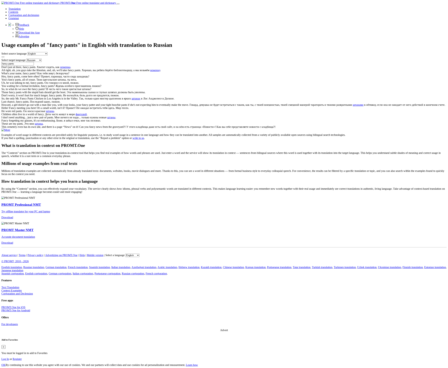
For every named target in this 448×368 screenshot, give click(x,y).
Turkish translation (322, 267)
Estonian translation (435, 267)
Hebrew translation (189, 267)
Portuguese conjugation (107, 273)
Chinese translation (233, 267)
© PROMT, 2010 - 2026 (15, 261)
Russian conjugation (133, 273)
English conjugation (36, 273)
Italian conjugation (83, 273)
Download (7, 217)
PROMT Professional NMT (21, 204)
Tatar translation (301, 267)
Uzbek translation (367, 267)
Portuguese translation (279, 267)
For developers (9, 324)
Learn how (192, 364)
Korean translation (255, 267)
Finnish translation (412, 267)
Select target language (13, 60)
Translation (14, 8)
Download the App (29, 32)
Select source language (14, 53)
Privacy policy (35, 255)
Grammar (13, 18)
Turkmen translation (345, 267)
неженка (65, 67)
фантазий (81, 114)
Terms (22, 255)
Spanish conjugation (12, 273)
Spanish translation (99, 267)
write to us (138, 138)
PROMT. (88, 2)
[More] (5, 129)
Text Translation (10, 287)
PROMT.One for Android (15, 310)
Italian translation (120, 267)
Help (21, 28)
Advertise (24, 36)
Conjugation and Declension (17, 293)
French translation (78, 267)
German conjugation (60, 273)
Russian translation (33, 267)
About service (9, 255)
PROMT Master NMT (17, 230)
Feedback (24, 24)
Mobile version (95, 255)
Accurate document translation (18, 236)
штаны (50, 111)
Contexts (13, 11)
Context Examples (11, 290)
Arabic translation (167, 267)
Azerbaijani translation (143, 267)
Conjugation (23, 15)
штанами (358, 104)
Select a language (115, 255)
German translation (56, 267)
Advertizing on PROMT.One (61, 255)
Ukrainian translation (389, 267)
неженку (155, 70)
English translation (11, 267)
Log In (5, 359)
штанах (136, 98)
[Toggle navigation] (118, 3)
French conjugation (156, 273)
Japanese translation (12, 270)
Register (17, 359)
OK (3, 364)
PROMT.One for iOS (13, 307)
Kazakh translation (211, 267)
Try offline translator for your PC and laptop (25, 211)
